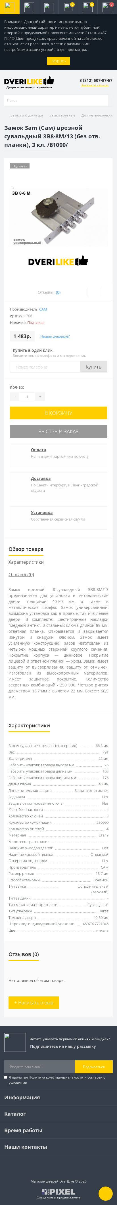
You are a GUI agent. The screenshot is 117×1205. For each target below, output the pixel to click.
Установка (42, 512)
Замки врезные (62, 115)
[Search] (104, 100)
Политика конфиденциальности (56, 1077)
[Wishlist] (93, 292)
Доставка (41, 478)
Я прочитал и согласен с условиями (57, 1080)
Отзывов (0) (21, 574)
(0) (58, 292)
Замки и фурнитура (27, 115)
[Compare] (106, 292)
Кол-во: (17, 387)
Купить (93, 367)
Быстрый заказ (58, 431)
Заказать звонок (94, 85)
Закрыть (58, 60)
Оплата (38, 449)
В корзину (58, 412)
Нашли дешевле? (55, 336)
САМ (43, 309)
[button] (48, 7)
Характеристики (26, 562)
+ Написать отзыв (33, 1003)
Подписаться (94, 1066)
